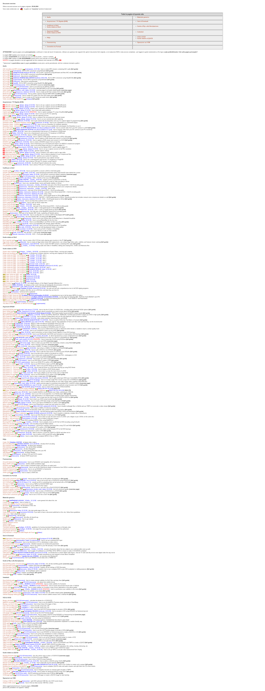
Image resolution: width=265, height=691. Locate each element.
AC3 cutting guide (8, 86)
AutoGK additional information (12, 172)
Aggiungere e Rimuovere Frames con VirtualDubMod (21, 538)
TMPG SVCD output (9, 648)
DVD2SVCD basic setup (10, 618)
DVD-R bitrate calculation (10, 381)
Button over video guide (10, 320)
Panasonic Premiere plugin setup (13, 637)
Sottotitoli (140, 32)
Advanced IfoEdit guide (10, 309)
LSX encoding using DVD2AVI (12, 632)
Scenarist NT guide (8, 427)
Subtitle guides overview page (12, 592)
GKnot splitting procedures (11, 202)
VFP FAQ (6, 456)
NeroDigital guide (8, 215)
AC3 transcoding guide (9, 88)
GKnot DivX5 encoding (9, 192)
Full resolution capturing (12, 149)
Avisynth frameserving (9, 462)
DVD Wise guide (8, 360)
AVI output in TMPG (9, 485)
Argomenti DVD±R (52, 31)
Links (4, 515)
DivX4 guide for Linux (9, 178)
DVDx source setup (8, 626)
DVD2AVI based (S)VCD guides (12, 614)
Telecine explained (8, 302)
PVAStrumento (7, 165)
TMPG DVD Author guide (10, 434)
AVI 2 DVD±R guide (9, 482)
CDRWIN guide (7, 657)
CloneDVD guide (8, 330)
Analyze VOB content (9, 683)
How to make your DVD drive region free (15, 293)
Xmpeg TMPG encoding (10, 649)
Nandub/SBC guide (9, 216)
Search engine (7, 524)
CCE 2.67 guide (7, 325)
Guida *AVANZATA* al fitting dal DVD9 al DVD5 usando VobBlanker (25, 390)
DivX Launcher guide (9, 240)
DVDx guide (6, 623)
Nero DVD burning (8, 408)
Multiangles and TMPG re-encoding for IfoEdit (17, 406)
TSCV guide (6, 671)
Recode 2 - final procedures (11, 418)
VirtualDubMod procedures (11, 245)
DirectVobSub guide (9, 580)
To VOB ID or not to (9, 432)
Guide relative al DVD (54, 33)
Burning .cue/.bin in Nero (10, 604)
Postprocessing (10, 157)
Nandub (5, 213)
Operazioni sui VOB (143, 42)
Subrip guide (6, 591)
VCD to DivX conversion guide (12, 494)
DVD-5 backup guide (9, 376)
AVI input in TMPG (8, 484)
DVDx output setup (8, 625)
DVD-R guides (7, 383)
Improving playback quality (13, 154)
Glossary (5, 292)
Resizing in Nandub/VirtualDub (12, 218)
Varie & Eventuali (142, 21)
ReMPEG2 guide (8, 420)
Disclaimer (6, 505)
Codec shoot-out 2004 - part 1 (14, 274)
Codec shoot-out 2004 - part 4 (14, 279)
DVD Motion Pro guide (9, 374)
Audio (49, 17)
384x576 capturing (10, 106)
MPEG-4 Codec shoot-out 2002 (12, 295)
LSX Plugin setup (8, 635)
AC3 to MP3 (6, 79)
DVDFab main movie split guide (12, 351)
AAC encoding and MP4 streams (12, 69)
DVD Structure (7, 290)
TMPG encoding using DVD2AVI (12, 642)
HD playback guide (8, 545)
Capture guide (7, 112)
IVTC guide (6, 547)
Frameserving (51, 42)
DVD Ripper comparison (10, 288)
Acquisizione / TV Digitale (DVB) (57, 21)
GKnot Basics (7, 183)
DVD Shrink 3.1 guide (9, 364)
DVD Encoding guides (9, 353)
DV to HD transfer (8, 129)
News (4, 521)
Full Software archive (9, 509)
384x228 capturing (10, 105)
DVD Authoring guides (9, 341)
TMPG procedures (8, 646)
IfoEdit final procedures (10, 395)
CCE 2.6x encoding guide (10, 607)
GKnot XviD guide (8, 208)
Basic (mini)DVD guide (9, 313)
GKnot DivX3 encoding (9, 186)
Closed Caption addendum (11, 332)
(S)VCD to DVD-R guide (10, 491)
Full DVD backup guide (10, 385)
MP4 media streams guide (11, 244)
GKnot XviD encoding (9, 204)
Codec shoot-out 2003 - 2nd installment (14, 264)
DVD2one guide (7, 339)
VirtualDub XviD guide (9, 225)
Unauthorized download (10, 529)
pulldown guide (7, 551)
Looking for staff (8, 517)
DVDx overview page (9, 628)
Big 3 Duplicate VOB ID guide (12, 316)
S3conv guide (7, 587)
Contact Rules (7, 502)
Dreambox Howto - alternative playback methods (17, 122)
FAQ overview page (8, 447)
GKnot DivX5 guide (8, 199)
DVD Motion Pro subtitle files (11, 582)
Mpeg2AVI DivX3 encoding (11, 211)
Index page (6, 514)
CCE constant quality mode (11, 329)
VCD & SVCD (141, 37)
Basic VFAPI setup (8, 464)
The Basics (6, 286)
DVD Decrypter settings (10, 567)
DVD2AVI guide (7, 142)
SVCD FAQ (6, 454)
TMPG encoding (8, 644)
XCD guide (6, 557)
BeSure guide (7, 95)
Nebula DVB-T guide (9, 147)
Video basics (7, 552)
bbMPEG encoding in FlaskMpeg (13, 602)
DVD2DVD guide (8, 337)
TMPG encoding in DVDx (10, 641)
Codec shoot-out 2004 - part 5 (14, 281)
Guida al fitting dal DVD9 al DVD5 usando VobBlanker (19, 388)
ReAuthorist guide (8, 411)
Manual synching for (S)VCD (11, 662)
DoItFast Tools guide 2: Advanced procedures (16, 336)
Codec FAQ (6, 442)
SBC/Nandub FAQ (8, 452)
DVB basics (6, 135)
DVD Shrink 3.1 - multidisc (11, 372)
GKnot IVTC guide (8, 201)
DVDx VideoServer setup (10, 467)
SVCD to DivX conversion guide (12, 492)
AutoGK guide (7, 171)
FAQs (48, 37)
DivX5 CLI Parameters (9, 179)
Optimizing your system (10, 156)
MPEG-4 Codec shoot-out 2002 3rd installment (17, 298)
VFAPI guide (6, 472)
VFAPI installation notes (10, 471)
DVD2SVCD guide (8, 616)
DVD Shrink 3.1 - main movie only (13, 371)
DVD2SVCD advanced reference (13, 620)
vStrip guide (6, 574)
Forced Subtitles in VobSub (11, 585)
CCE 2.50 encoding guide (10, 606)
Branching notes (8, 318)
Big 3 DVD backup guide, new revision (14, 314)
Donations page (7, 507)
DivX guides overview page (11, 174)
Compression (9, 117)
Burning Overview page (10, 655)
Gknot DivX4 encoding (9, 190)
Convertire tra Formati (54, 46)
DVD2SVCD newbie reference (12, 621)
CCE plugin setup (8, 613)
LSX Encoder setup (8, 634)
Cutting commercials (11, 119)
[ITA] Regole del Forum (10, 530)
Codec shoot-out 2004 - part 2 (14, 276)
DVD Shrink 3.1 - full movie (11, 367)
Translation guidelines (9, 527)
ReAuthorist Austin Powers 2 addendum (15, 413)
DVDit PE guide (7, 362)
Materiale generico (143, 17)
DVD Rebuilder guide (9, 358)
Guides (5, 510)
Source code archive (9, 525)
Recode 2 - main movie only (11, 416)
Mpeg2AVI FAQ (7, 449)
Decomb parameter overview (11, 544)
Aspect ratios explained (10, 251)
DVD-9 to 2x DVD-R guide (10, 378)
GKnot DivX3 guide (8, 195)
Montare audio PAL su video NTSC (15, 300)
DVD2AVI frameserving (10, 469)
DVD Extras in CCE (9, 355)
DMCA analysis (7, 283)
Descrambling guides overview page (13, 564)
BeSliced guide (7, 93)
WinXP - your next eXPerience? (12, 556)
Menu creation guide (9, 404)
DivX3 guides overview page (11, 176)
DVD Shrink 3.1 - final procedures (13, 369)
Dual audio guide (8, 97)
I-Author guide (7, 661)
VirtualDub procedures (9, 554)
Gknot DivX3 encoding (9, 185)
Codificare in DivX (52, 25)
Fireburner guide (7, 659)
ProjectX (5, 161)
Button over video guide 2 (10, 321)
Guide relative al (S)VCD (145, 38)
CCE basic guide (8, 327)
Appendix (8, 108)
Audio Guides (7, 90)
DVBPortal (6, 133)
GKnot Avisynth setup (9, 181)
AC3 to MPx (7, 85)
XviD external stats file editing (12, 230)
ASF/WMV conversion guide (11, 487)
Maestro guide (7, 402)
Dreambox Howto (8, 121)
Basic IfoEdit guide (8, 311)
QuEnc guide (7, 409)
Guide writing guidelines (10, 512)
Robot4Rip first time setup (10, 220)
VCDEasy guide (7, 673)
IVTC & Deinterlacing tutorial (11, 549)
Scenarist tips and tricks (10, 429)
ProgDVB (5, 159)
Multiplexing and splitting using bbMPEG (15, 666)
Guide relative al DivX (54, 27)
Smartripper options (8, 571)
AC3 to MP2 (6, 74)
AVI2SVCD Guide (8, 480)
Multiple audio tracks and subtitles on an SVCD (17, 664)
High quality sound (10, 152)
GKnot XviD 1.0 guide (9, 209)
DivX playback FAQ (9, 445)
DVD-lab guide (7, 357)
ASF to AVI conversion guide (11, 478)
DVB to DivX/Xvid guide (10, 138)
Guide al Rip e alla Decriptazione (147, 26)
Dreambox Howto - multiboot (11, 124)
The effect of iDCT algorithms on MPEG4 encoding (18, 303)
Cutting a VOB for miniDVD (11, 681)
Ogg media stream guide (10, 242)
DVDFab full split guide (10, 350)
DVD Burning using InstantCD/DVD (13, 348)
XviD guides (6, 232)
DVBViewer (6, 131)
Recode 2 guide (7, 415)
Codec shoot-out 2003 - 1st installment (14, 255)
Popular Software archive (10, 522)
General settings (10, 150)
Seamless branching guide (11, 425)
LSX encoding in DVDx (10, 630)
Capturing (5, 115)
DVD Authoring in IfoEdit (10, 343)
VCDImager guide (8, 675)
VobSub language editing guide (12, 594)
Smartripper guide (8, 572)
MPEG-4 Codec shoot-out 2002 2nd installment (17, 297)
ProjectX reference (8, 163)
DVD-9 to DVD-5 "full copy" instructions (14, 380)
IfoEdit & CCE (7, 394)
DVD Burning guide (8, 346)
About (4, 500)
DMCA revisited (8, 285)
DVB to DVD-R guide (9, 136)
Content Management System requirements (16, 504)
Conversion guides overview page (13, 489)
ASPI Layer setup (8, 540)
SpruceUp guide (7, 431)
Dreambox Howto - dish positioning (13, 126)
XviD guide (6, 234)
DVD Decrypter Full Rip (10, 569)
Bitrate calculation (8, 600)
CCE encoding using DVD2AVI (12, 611)
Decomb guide (7, 542)
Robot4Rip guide (8, 222)
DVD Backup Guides (9, 344)
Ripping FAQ (7, 450)
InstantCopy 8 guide (9, 399)
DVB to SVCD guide (9, 140)
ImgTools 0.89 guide (9, 401)
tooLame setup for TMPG (10, 670)
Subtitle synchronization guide (12, 589)
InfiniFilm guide (7, 392)
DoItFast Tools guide (9, 334)
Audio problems (7, 110)
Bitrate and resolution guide (11, 253)
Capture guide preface (9, 114)
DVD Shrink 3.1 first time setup (12, 365)
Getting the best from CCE (11, 387)
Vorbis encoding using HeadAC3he (13, 99)
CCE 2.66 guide (7, 323)
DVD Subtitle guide (8, 584)
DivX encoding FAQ (9, 444)
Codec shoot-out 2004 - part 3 (14, 278)
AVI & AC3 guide (8, 92)
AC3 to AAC (6, 71)
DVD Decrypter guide (9, 565)
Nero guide (6, 668)
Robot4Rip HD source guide (11, 223)
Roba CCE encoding (9, 423)
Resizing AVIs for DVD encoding (12, 422)
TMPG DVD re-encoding (10, 436)
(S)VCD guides (7, 639)
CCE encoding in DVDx (10, 609)
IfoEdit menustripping (9, 397)
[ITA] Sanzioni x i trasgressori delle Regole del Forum (19, 532)
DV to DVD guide (8, 128)
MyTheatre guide (8, 145)
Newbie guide (7, 519)
